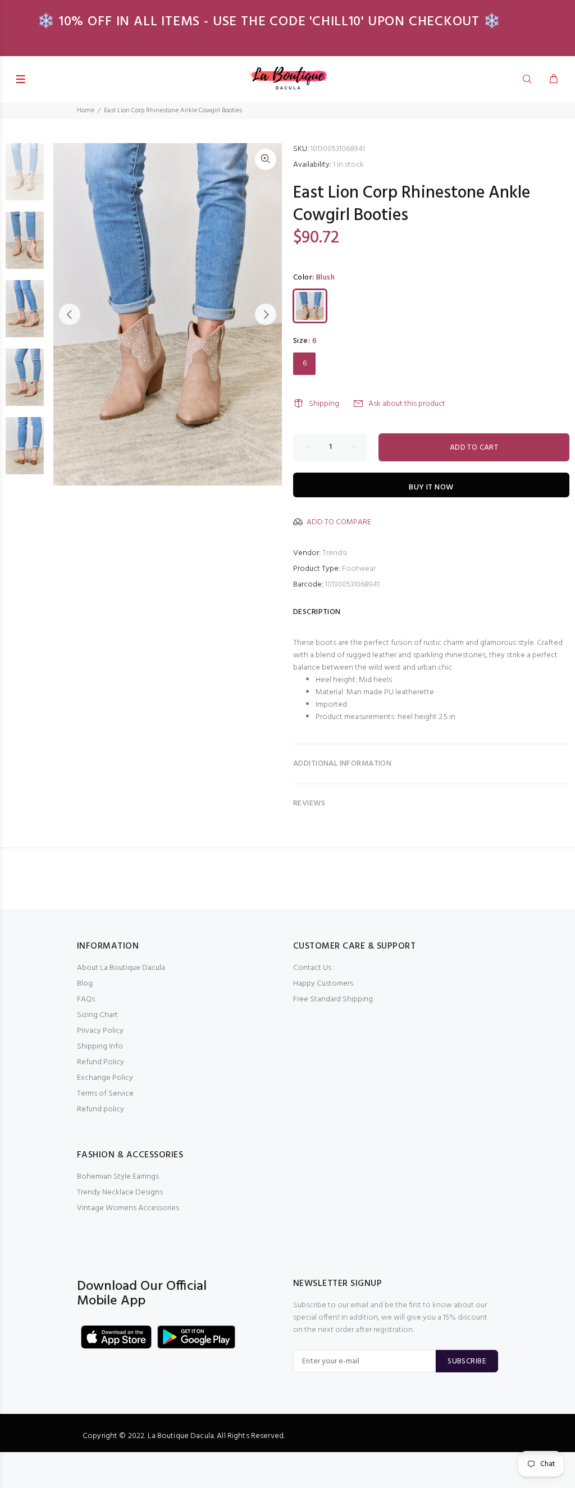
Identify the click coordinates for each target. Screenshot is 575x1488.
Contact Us (312, 968)
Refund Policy (100, 1062)
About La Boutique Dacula (121, 968)
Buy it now (431, 487)
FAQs (86, 999)
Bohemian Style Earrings (118, 1176)
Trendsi (334, 553)
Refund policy (100, 1109)
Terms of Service (105, 1093)
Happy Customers (323, 983)
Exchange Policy (105, 1078)
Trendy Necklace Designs (120, 1192)
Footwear (359, 568)
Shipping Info (100, 1046)
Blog (85, 983)
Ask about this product (406, 403)
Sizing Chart (97, 1015)
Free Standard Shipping (333, 999)
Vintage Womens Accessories (128, 1208)
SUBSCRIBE (467, 1361)
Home (85, 110)
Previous (69, 314)
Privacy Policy (100, 1030)
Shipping (324, 403)
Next (265, 314)
